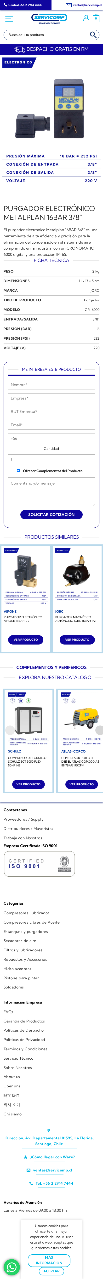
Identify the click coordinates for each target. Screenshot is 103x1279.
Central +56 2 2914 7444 (25, 5)
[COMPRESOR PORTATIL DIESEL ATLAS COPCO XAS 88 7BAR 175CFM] (81, 719)
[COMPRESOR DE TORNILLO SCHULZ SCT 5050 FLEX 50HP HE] (28, 719)
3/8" (96, 319)
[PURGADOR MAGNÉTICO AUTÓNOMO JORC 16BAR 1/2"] (77, 577)
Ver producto (26, 639)
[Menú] (9, 19)
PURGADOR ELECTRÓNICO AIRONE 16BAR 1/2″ (23, 619)
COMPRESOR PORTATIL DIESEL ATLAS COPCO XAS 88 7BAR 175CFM (80, 761)
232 (96, 338)
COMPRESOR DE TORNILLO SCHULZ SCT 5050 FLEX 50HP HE (27, 761)
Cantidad (51, 448)
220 (96, 348)
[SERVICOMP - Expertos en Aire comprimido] (49, 18)
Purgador (91, 300)
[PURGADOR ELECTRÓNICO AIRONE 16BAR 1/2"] (26, 577)
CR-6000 (92, 310)
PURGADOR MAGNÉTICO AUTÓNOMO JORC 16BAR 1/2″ (76, 619)
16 (97, 329)
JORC (95, 290)
